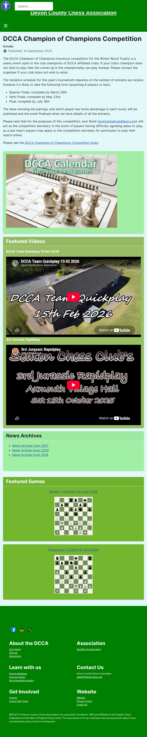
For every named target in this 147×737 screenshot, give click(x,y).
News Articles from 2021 (30, 446)
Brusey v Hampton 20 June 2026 (74, 491)
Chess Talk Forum (18, 701)
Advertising (15, 656)
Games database (18, 673)
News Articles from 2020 (30, 450)
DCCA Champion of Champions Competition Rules (61, 143)
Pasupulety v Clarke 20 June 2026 (73, 550)
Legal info (82, 704)
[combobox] (34, 6)
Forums (13, 697)
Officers (13, 652)
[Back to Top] (140, 730)
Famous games (17, 677)
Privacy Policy (84, 701)
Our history (15, 649)
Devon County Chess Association (73, 13)
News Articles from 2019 (30, 455)
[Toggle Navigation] (6, 26)
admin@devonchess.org (89, 677)
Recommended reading (21, 680)
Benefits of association (89, 649)
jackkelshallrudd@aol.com (117, 121)
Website (81, 697)
